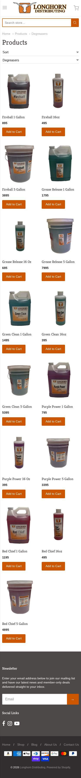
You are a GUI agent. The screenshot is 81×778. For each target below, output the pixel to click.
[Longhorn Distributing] (40, 8)
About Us (50, 744)
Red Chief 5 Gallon (15, 623)
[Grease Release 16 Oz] (20, 236)
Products (21, 33)
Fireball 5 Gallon (13, 189)
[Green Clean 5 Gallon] (20, 381)
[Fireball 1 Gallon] (20, 91)
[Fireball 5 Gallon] (20, 163)
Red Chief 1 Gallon (14, 551)
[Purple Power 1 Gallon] (60, 381)
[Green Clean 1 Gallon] (20, 308)
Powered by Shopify (58, 767)
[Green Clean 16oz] (60, 308)
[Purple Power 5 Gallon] (60, 453)
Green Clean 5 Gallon (17, 406)
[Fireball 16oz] (60, 91)
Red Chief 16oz (52, 551)
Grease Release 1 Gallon (58, 189)
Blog (34, 744)
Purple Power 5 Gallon (57, 479)
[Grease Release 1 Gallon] (60, 163)
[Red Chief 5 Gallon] (20, 598)
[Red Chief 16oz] (60, 525)
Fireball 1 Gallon (13, 117)
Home (6, 33)
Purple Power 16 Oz (16, 479)
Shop (20, 744)
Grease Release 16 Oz (16, 261)
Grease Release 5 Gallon (58, 261)
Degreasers (40, 33)
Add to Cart (14, 131)
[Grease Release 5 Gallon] (60, 236)
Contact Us (71, 744)
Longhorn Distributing (32, 767)
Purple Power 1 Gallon (57, 406)
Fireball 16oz (51, 117)
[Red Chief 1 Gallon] (20, 525)
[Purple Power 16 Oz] (20, 453)
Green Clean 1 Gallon (17, 334)
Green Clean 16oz (54, 334)
